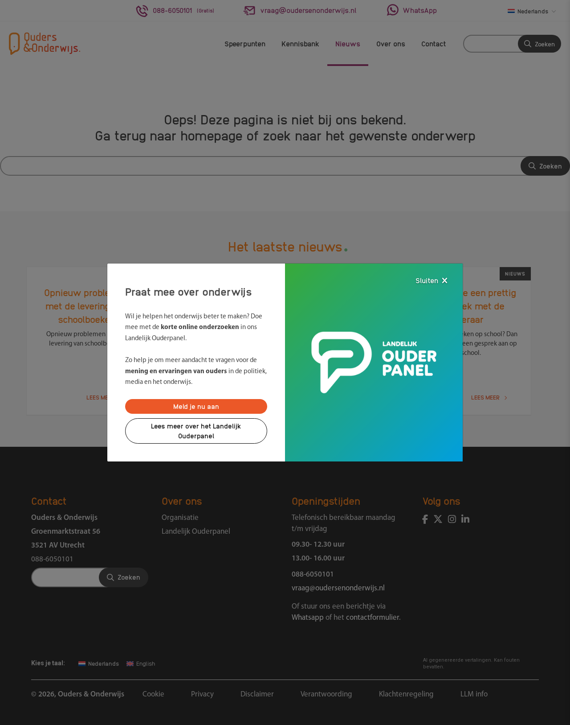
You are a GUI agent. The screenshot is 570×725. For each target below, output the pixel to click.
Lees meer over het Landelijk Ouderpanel (196, 431)
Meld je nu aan (196, 406)
